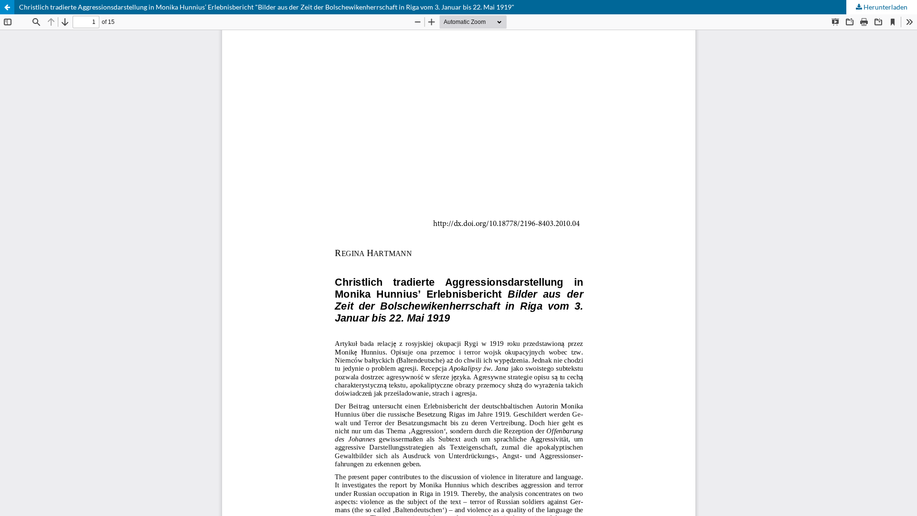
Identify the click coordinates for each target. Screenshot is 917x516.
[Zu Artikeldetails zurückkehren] (7, 7)
